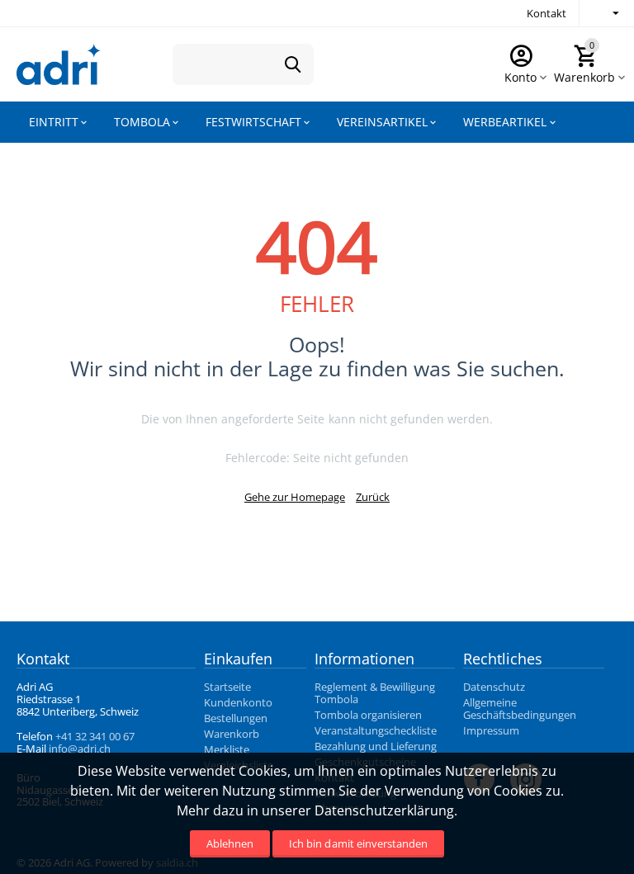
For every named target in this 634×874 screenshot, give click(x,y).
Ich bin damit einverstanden (358, 843)
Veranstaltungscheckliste (376, 730)
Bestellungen (235, 718)
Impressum (491, 730)
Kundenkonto (238, 702)
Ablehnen (229, 843)
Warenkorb (231, 733)
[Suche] (293, 64)
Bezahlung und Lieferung (376, 746)
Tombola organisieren (368, 714)
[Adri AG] (59, 62)
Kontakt (546, 13)
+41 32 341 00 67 (95, 736)
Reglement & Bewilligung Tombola (375, 692)
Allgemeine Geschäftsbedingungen (519, 708)
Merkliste (226, 749)
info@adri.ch (80, 748)
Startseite (227, 686)
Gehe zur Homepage (294, 496)
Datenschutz (494, 686)
